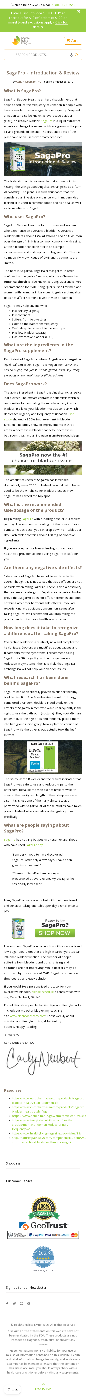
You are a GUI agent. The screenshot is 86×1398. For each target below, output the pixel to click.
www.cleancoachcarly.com (27, 1016)
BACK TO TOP (43, 1388)
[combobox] (41, 55)
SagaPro (47, 121)
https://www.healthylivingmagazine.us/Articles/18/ (46, 1133)
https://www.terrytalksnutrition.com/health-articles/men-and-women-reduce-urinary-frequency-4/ (42, 1124)
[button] (71, 54)
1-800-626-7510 (64, 5)
